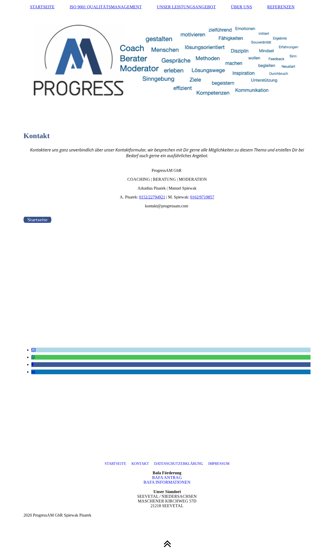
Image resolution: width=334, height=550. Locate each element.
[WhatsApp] (33, 357)
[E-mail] (33, 350)
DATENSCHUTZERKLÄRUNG (178, 464)
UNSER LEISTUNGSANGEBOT (186, 7)
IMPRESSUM (216, 464)
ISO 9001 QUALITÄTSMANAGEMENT (106, 7)
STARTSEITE (42, 7)
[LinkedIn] (33, 372)
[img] (167, 59)
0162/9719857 (202, 197)
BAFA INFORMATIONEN (167, 482)
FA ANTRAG (167, 477)
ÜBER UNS (241, 7)
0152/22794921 (152, 197)
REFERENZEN (281, 7)
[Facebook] (32, 364)
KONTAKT (141, 464)
